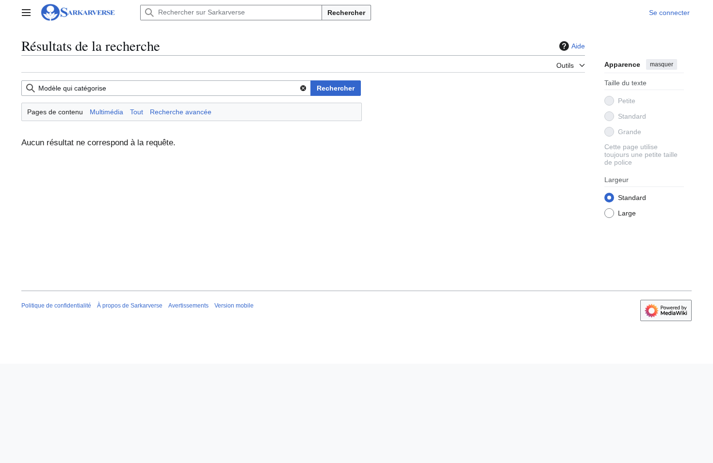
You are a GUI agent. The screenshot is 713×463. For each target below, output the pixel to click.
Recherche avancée (180, 112)
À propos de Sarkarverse (129, 305)
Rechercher (346, 12)
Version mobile (234, 305)
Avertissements (188, 305)
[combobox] (166, 88)
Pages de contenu (55, 112)
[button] (26, 12)
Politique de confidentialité (56, 305)
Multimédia (106, 112)
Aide (578, 46)
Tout (136, 112)
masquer (661, 64)
